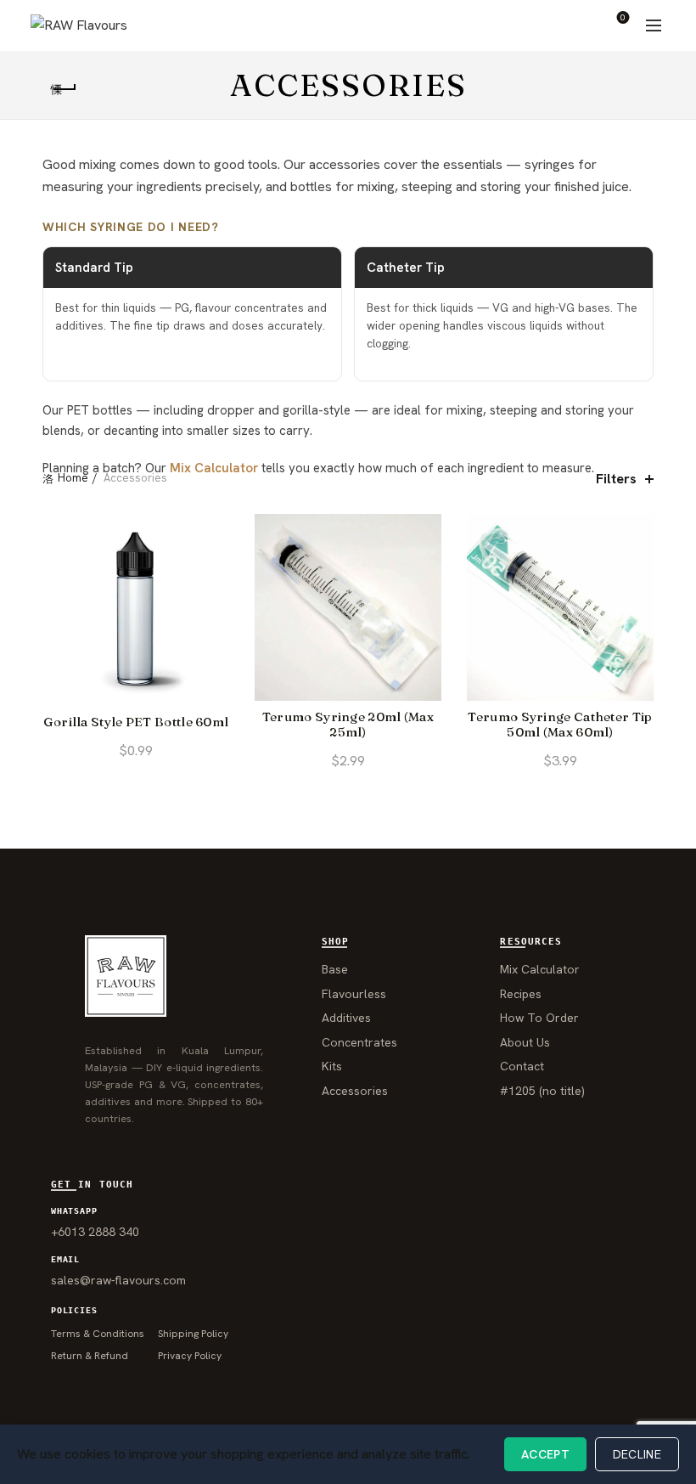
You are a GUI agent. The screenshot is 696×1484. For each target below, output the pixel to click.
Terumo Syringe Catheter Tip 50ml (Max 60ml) (560, 724)
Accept (545, 1454)
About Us (525, 1042)
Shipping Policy (193, 1333)
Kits (332, 1066)
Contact (522, 1066)
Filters (616, 479)
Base (335, 969)
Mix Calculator (214, 468)
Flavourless (354, 994)
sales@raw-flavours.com (118, 1280)
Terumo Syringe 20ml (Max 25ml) (348, 724)
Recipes (521, 994)
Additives (346, 1017)
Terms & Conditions (97, 1333)
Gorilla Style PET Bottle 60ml (136, 722)
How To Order (539, 1017)
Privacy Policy (190, 1356)
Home (73, 478)
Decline (637, 1454)
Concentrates (359, 1042)
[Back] (63, 89)
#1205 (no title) (542, 1090)
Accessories (355, 1090)
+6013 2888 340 (95, 1231)
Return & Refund (89, 1356)
